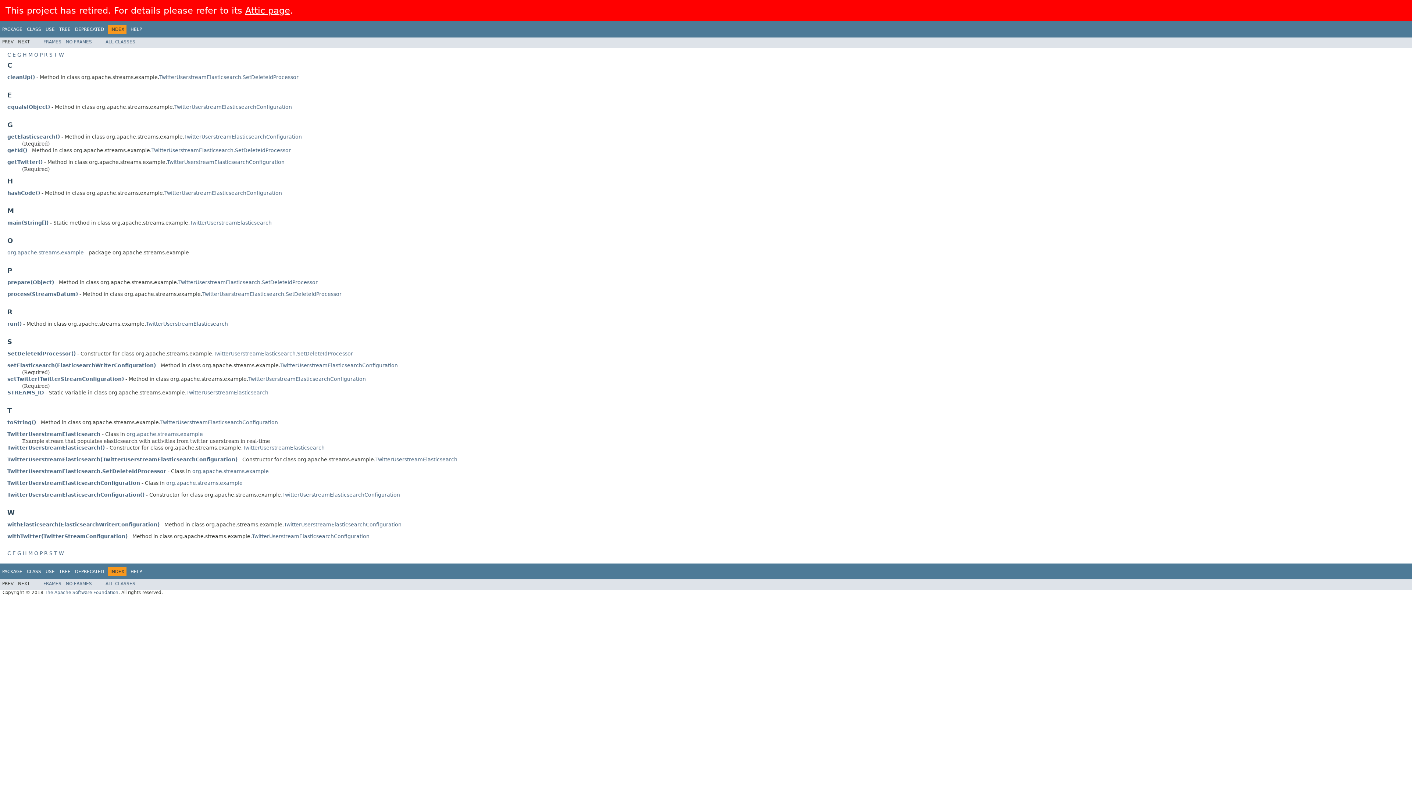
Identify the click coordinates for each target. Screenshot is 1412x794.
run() (14, 324)
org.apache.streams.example (45, 252)
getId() (17, 150)
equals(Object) (28, 107)
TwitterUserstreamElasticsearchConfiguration (233, 107)
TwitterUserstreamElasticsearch (231, 223)
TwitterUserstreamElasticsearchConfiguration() (76, 495)
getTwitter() (25, 162)
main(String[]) (28, 223)
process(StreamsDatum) (42, 294)
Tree (65, 29)
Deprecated (89, 29)
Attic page (267, 11)
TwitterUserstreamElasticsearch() (56, 448)
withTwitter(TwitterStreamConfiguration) (67, 536)
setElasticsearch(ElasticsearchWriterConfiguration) (81, 365)
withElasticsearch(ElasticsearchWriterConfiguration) (83, 524)
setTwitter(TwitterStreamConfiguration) (65, 379)
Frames (52, 41)
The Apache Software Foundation (81, 592)
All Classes (120, 41)
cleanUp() (21, 77)
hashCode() (23, 193)
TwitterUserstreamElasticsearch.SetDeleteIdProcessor (229, 77)
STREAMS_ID (25, 393)
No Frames (79, 41)
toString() (21, 422)
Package (12, 29)
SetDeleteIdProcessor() (41, 354)
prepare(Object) (30, 282)
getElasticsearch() (33, 137)
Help (136, 29)
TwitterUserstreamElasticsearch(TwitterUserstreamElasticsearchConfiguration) (122, 459)
